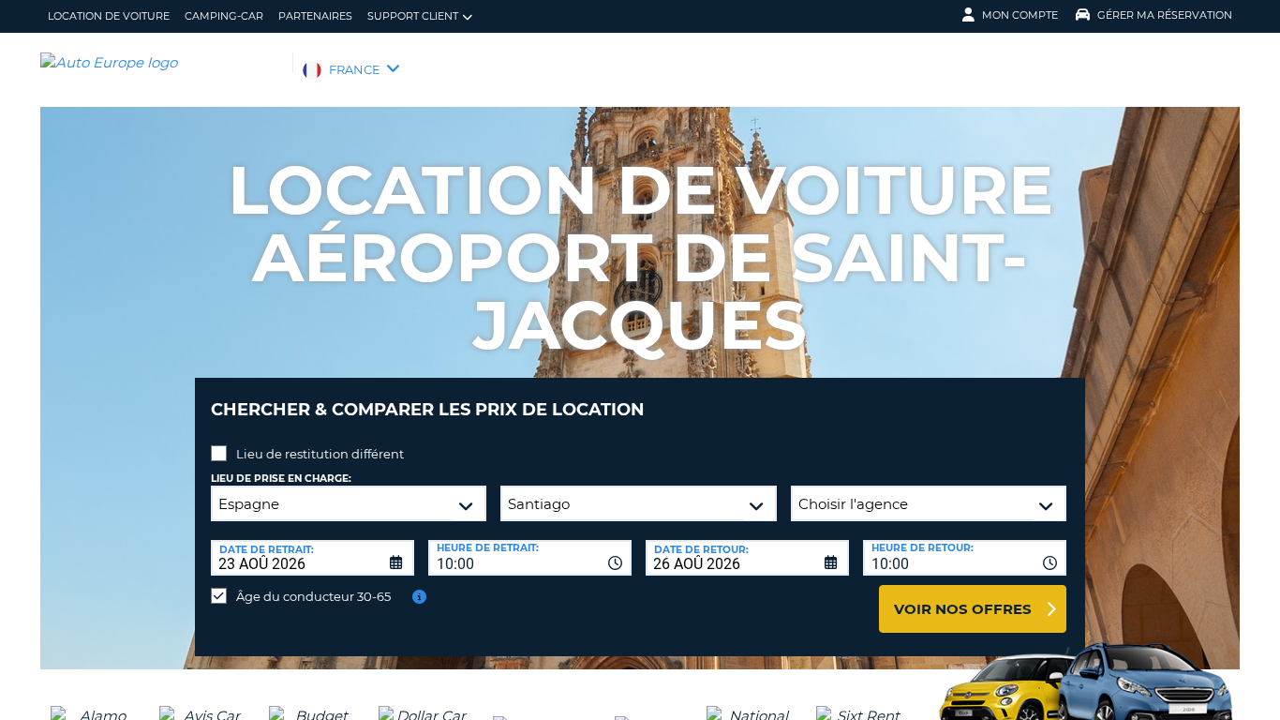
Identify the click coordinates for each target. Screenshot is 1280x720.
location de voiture (109, 15)
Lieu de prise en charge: (281, 478)
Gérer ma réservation (1164, 15)
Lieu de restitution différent (320, 453)
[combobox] (530, 558)
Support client (412, 15)
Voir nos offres (963, 609)
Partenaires (315, 15)
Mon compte (1020, 15)
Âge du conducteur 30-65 (313, 596)
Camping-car (224, 15)
